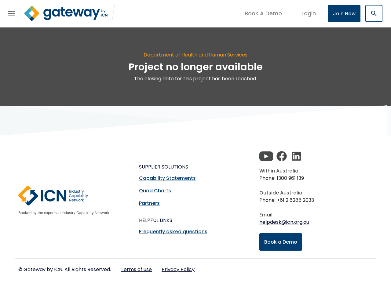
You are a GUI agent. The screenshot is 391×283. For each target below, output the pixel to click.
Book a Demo (280, 241)
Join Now (344, 13)
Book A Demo (263, 13)
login (308, 13)
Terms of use (136, 269)
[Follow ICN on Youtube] (266, 156)
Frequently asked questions (173, 231)
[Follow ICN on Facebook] (282, 156)
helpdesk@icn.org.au (284, 222)
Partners (149, 203)
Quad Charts (155, 190)
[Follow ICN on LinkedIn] (296, 156)
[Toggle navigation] (11, 13)
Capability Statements (167, 178)
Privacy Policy (178, 269)
